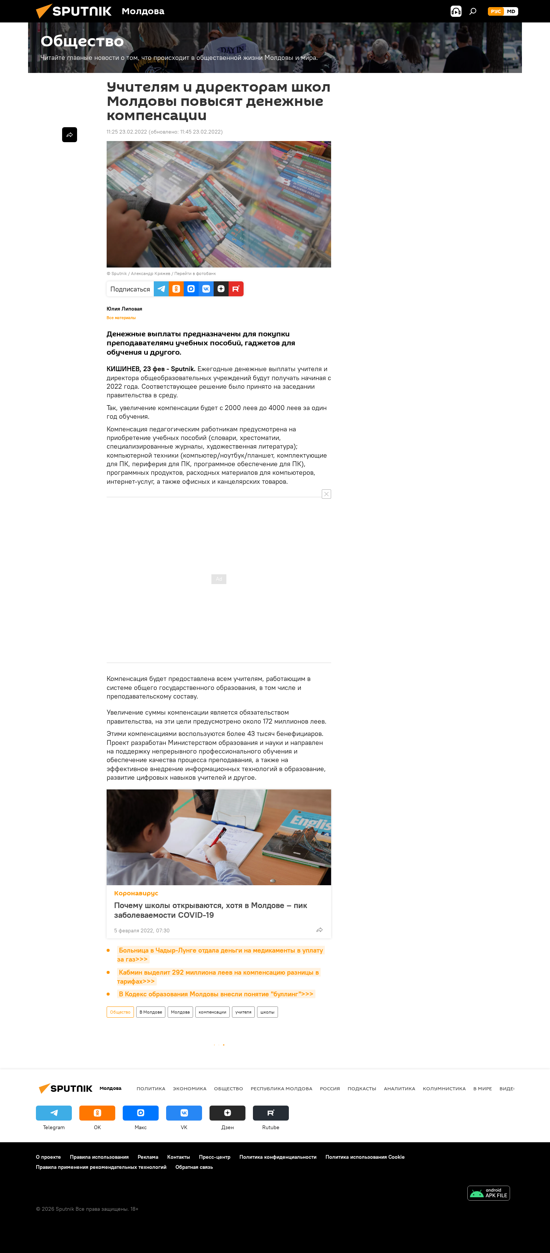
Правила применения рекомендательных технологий (101, 1167)
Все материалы (121, 317)
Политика (151, 1088)
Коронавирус (136, 893)
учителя (243, 1012)
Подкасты (362, 1088)
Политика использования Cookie (365, 1156)
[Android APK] (488, 1194)
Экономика (190, 1088)
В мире (482, 1088)
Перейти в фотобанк (195, 273)
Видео (508, 1088)
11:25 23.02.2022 (127, 131)
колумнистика (444, 1088)
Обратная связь (194, 1167)
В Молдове (151, 1012)
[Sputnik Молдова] (77, 20)
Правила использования (99, 1156)
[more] (319, 929)
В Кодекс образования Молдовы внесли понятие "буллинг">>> (216, 994)
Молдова (180, 1012)
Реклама (148, 1156)
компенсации (212, 1012)
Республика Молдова (281, 1088)
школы (267, 1012)
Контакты (178, 1156)
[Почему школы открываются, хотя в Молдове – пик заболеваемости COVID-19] (219, 837)
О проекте (48, 1156)
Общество (120, 1012)
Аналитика (399, 1088)
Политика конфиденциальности (278, 1156)
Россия (330, 1088)
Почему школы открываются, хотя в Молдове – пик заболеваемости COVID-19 (210, 910)
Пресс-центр (214, 1156)
